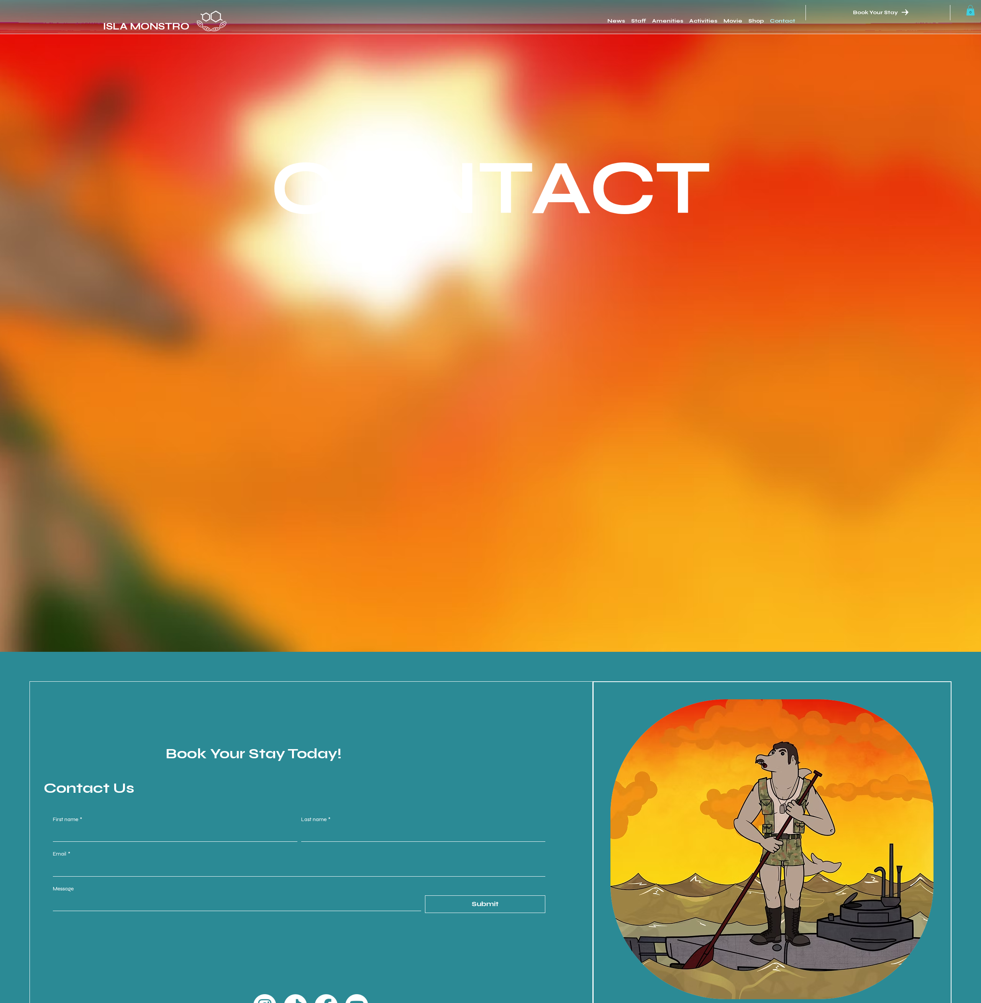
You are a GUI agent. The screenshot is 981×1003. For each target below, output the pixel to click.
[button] (970, 10)
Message (63, 888)
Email (61, 854)
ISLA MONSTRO (146, 26)
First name (67, 819)
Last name (315, 819)
